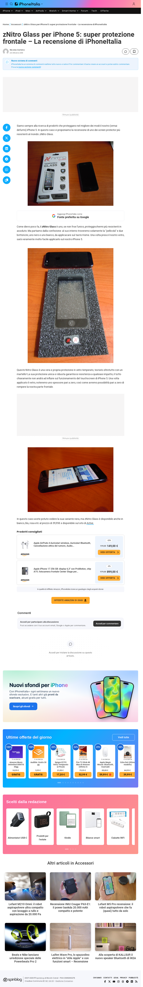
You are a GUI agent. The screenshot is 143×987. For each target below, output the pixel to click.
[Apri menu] (41, 4)
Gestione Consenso (64, 981)
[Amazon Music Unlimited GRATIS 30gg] (16, 752)
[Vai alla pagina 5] (70, 782)
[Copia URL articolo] (6, 180)
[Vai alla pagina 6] (73, 782)
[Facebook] (105, 981)
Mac (28, 10)
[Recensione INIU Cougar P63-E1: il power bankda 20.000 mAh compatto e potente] (70, 886)
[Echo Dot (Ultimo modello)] (127, 752)
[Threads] (123, 981)
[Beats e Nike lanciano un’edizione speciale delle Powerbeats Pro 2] (25, 937)
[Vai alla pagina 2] (63, 782)
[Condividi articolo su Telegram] (6, 159)
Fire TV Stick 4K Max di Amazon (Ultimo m (83, 764)
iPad (18, 10)
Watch (53, 10)
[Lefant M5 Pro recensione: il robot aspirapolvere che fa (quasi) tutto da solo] (115, 886)
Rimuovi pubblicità (70, 115)
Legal (116, 977)
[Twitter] (109, 981)
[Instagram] (118, 981)
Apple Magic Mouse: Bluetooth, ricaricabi (105, 764)
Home (6, 24)
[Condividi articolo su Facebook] (6, 127)
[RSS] (136, 981)
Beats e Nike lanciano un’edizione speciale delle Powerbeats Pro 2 (25, 958)
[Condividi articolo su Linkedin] (6, 148)
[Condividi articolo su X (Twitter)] (6, 138)
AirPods (40, 10)
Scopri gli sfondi (21, 706)
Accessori (16, 24)
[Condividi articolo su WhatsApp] (6, 169)
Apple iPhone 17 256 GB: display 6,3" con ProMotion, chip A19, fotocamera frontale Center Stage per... (62, 570)
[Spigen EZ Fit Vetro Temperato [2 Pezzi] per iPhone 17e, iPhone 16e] (60, 752)
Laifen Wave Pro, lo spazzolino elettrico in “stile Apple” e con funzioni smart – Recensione (70, 958)
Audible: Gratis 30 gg (38, 763)
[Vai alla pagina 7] (75, 782)
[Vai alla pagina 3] (65, 782)
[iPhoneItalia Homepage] (27, 3)
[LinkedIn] (132, 981)
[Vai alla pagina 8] (78, 782)
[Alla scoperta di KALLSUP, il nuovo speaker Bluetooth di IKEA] (115, 937)
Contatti (107, 977)
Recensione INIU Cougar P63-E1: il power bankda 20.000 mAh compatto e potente (70, 907)
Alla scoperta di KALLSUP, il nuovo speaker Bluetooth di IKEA (115, 956)
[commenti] (125, 51)
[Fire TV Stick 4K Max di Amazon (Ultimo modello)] (83, 752)
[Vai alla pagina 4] (68, 782)
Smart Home (69, 10)
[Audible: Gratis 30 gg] (38, 752)
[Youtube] (114, 981)
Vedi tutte (123, 737)
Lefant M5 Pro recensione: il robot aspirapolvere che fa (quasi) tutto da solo (115, 907)
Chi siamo (97, 977)
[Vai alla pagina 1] (59, 782)
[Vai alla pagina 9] (80, 782)
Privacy (123, 977)
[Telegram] (127, 981)
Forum (84, 10)
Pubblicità (133, 977)
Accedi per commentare (107, 623)
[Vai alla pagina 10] (83, 782)
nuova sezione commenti (29, 67)
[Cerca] (11, 4)
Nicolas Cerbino (17, 50)
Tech (94, 10)
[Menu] (6, 4)
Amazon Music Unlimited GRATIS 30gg (16, 764)
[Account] (134, 4)
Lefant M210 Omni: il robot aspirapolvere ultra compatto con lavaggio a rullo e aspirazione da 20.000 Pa (25, 909)
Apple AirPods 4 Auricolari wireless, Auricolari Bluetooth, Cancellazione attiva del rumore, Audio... (62, 544)
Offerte (104, 10)
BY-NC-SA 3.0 (48, 981)
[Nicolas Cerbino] (6, 51)
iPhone (6, 10)
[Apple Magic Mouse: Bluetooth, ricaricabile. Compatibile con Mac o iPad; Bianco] (105, 752)
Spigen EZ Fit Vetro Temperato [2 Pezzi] (60, 764)
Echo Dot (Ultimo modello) (127, 763)
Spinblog (40, 978)
